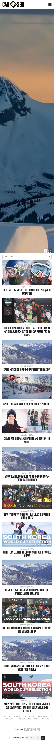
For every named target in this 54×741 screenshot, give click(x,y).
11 (19, 716)
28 (7, 719)
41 (36, 719)
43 (41, 719)
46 (48, 719)
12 (21, 716)
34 (20, 719)
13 (23, 716)
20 (38, 716)
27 (4, 719)
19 (35, 716)
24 (46, 716)
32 (15, 719)
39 (31, 719)
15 (27, 716)
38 (29, 719)
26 (51, 716)
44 (43, 719)
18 (33, 716)
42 (38, 719)
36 (24, 719)
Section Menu (9, 257)
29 (9, 719)
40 (33, 719)
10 (18, 716)
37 (27, 719)
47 (50, 719)
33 (17, 719)
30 (11, 719)
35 (22, 719)
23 (44, 716)
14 (25, 716)
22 (42, 716)
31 (13, 719)
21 (40, 716)
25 (48, 716)
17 (31, 716)
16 (29, 716)
